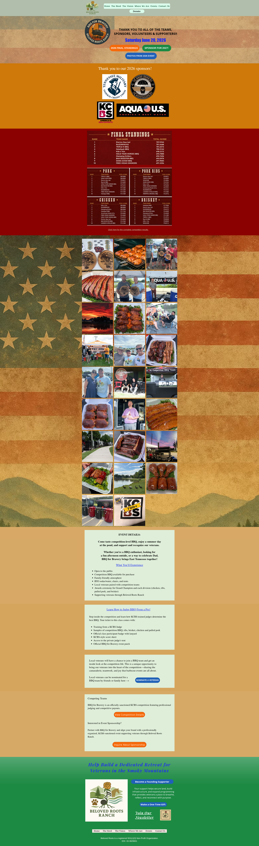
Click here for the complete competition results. (128, 230)
